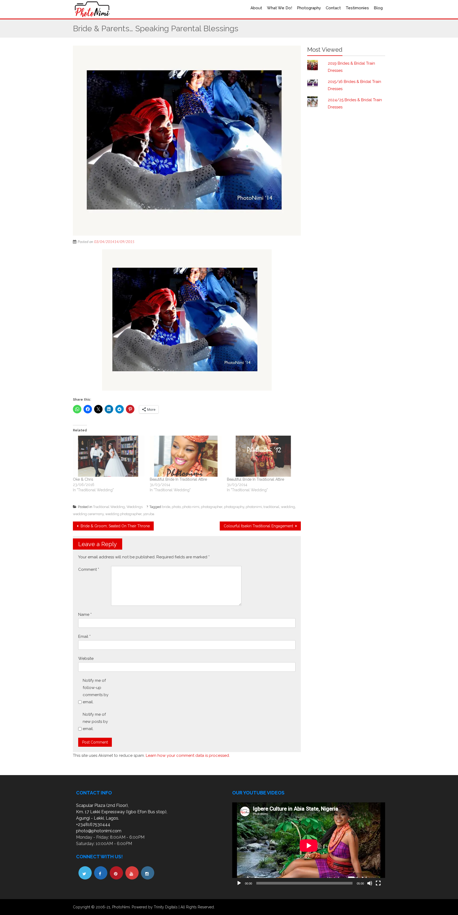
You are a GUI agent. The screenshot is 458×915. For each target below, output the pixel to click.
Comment (88, 569)
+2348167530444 (93, 824)
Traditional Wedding (109, 507)
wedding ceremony (88, 514)
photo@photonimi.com (98, 830)
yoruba (148, 514)
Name (85, 614)
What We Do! (279, 8)
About (256, 8)
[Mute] (369, 883)
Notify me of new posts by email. (95, 721)
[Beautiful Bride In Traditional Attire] (185, 456)
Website (86, 658)
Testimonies (357, 8)
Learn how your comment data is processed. (188, 755)
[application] (308, 845)
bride (166, 507)
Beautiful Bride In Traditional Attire (178, 479)
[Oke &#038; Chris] (108, 456)
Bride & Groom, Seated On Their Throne (115, 526)
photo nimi (190, 507)
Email (84, 636)
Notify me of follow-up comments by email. (95, 691)
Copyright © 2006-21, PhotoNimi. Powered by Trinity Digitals (125, 907)
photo (176, 507)
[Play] (239, 883)
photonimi (254, 507)
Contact (333, 8)
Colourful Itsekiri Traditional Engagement (259, 526)
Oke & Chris (83, 479)
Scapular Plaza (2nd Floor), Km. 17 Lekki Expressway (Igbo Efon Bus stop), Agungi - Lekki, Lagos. (121, 812)
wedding (288, 507)
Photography (309, 8)
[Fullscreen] (378, 883)
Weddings (134, 507)
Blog (378, 8)
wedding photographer (123, 514)
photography (234, 507)
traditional (271, 507)
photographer (211, 507)
